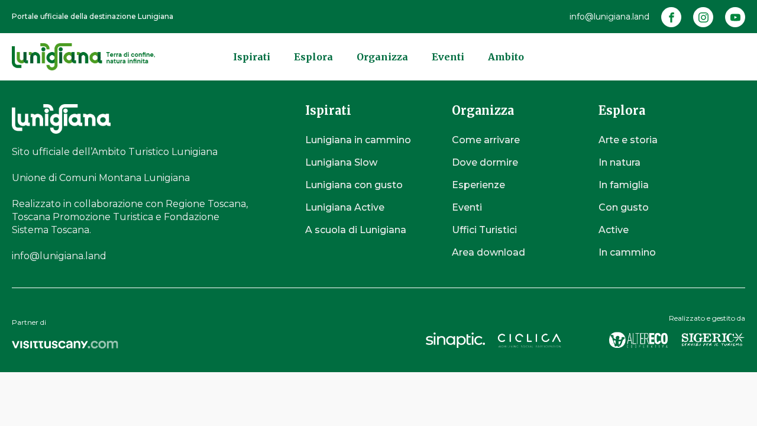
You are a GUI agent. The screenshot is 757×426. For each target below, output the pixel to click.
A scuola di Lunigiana (355, 229)
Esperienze (478, 185)
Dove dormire (485, 162)
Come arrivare (486, 140)
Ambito (506, 57)
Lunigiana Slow (341, 162)
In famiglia (624, 185)
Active (614, 229)
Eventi (448, 57)
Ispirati (251, 57)
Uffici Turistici (484, 229)
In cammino (627, 252)
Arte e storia (628, 140)
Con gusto (624, 207)
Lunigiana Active (344, 207)
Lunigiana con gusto (354, 185)
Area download (488, 252)
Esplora (313, 57)
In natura (619, 162)
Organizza (382, 57)
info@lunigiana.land (609, 16)
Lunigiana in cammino (358, 140)
